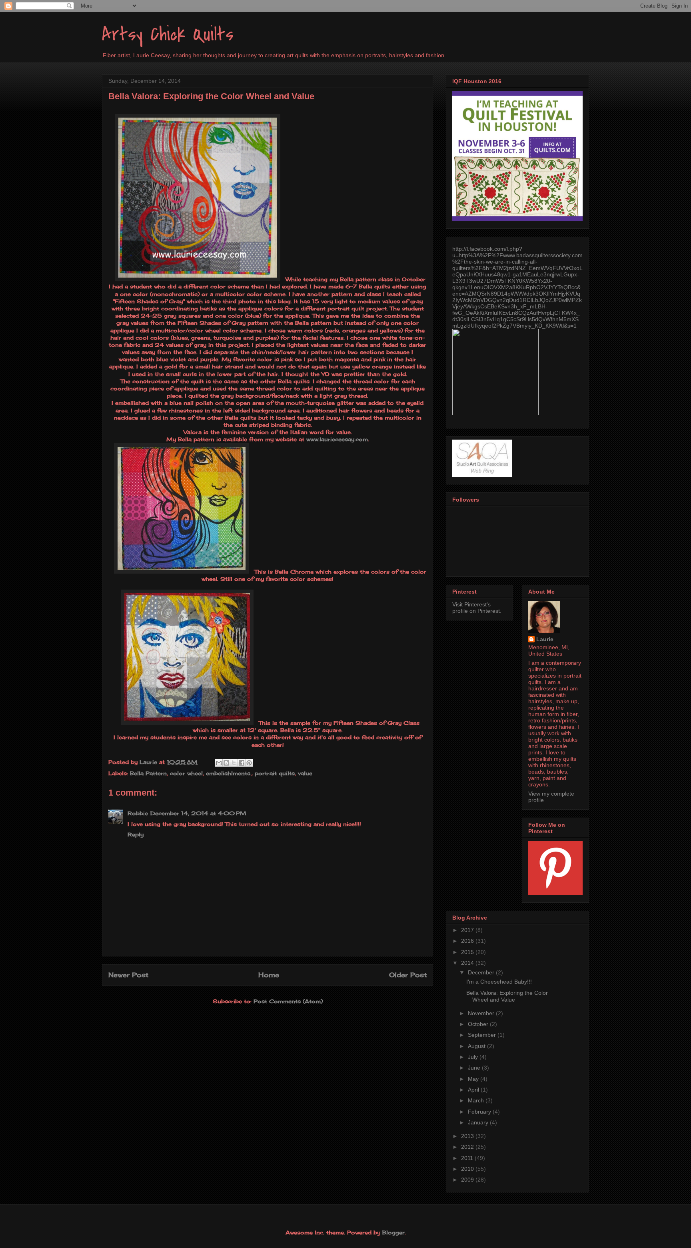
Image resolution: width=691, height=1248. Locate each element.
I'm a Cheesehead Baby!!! (499, 981)
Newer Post (128, 975)
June (475, 1067)
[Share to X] (234, 763)
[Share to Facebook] (242, 763)
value (305, 773)
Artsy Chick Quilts (168, 34)
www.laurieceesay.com (337, 439)
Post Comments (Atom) (288, 1001)
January (479, 1122)
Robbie (138, 813)
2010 (468, 1169)
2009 (468, 1179)
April (474, 1089)
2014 (468, 963)
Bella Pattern (148, 773)
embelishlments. (229, 773)
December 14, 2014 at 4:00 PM (198, 813)
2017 (468, 930)
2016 (468, 941)
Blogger (393, 1232)
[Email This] (219, 763)
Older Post (408, 975)
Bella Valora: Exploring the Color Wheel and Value (507, 996)
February (480, 1111)
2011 (468, 1158)
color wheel (186, 773)
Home (268, 975)
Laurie (544, 639)
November (482, 1013)
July (473, 1057)
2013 (468, 1136)
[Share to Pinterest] (249, 763)
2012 (468, 1147)
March (476, 1100)
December (482, 972)
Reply (136, 834)
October (479, 1024)
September (482, 1035)
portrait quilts (275, 773)
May (474, 1079)
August (477, 1046)
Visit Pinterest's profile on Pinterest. (476, 607)
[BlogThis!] (226, 763)
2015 (468, 952)
